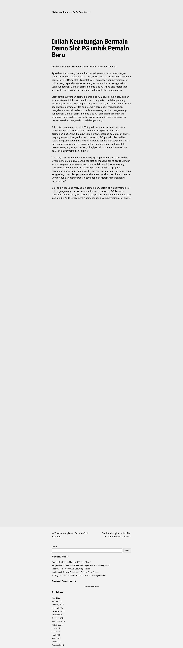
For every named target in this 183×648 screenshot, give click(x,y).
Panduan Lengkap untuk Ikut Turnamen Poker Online (116, 535)
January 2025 (57, 608)
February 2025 (58, 604)
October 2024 (57, 618)
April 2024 (56, 638)
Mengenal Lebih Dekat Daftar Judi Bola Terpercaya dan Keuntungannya (80, 565)
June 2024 (56, 631)
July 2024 (56, 628)
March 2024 (56, 642)
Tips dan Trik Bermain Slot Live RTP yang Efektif (71, 562)
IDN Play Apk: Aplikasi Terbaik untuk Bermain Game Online (75, 572)
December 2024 (58, 611)
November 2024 (58, 615)
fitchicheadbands (61, 12)
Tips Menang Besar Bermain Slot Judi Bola (70, 535)
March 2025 (56, 601)
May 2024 (56, 635)
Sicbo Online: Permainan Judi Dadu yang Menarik (71, 569)
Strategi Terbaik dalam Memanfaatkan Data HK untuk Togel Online (78, 575)
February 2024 (58, 645)
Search (54, 546)
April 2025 (56, 598)
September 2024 (58, 621)
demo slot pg (43, 66)
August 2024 (57, 625)
